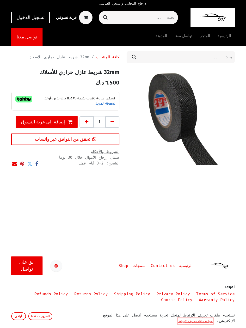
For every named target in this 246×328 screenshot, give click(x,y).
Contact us (163, 265)
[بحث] (105, 17)
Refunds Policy (51, 294)
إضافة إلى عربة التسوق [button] (43, 122)
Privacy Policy (173, 294)
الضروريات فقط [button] (40, 316)
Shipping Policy (132, 294)
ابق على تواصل (27, 265)
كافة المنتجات (107, 57)
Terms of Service (215, 294)
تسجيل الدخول (30, 17)
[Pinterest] (22, 163)
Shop (123, 265)
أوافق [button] (18, 316)
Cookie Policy (176, 299)
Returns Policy (91, 294)
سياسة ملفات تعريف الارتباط (195, 321)
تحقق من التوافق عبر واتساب (62, 139)
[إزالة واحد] (112, 122)
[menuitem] (224, 37)
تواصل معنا (27, 37)
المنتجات (140, 265)
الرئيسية (185, 265)
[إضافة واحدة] (87, 122)
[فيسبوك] (36, 163)
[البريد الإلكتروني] (14, 163)
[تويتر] (29, 163)
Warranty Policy (217, 299)
